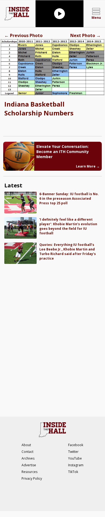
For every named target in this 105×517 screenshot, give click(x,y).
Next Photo (85, 35)
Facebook (75, 445)
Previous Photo (23, 35)
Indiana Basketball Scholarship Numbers (39, 108)
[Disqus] (52, 337)
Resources (29, 471)
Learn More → (88, 166)
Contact (27, 451)
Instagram (75, 465)
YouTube (75, 458)
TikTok (73, 471)
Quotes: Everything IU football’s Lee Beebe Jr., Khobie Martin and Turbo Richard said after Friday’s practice (67, 251)
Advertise (29, 465)
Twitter (73, 451)
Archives (28, 458)
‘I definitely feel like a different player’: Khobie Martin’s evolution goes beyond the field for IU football (68, 226)
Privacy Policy (32, 478)
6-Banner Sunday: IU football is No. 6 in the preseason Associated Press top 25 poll (69, 198)
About (26, 445)
